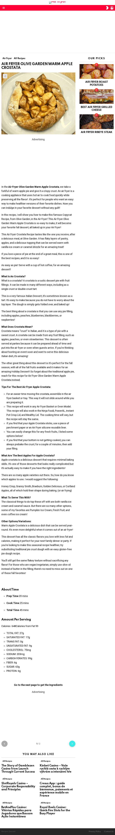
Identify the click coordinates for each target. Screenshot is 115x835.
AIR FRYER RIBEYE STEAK (96, 132)
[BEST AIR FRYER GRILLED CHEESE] (97, 96)
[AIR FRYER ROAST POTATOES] (97, 71)
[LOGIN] (112, 8)
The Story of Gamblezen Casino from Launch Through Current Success (18, 768)
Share (5, 76)
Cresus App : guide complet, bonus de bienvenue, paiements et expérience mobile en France (56, 789)
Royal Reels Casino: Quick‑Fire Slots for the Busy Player (55, 810)
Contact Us (109, 831)
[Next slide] (72, 744)
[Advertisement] (57, 31)
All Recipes (7, 761)
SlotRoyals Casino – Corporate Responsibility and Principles (18, 786)
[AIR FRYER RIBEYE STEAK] (97, 121)
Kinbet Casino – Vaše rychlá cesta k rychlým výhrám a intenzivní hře (55, 768)
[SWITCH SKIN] (107, 8)
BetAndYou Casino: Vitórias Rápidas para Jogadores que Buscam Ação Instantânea (17, 812)
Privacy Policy (95, 831)
